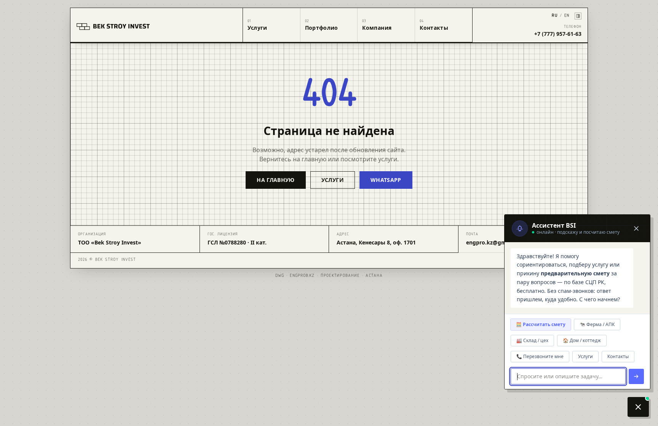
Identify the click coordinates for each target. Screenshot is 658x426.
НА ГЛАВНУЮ (276, 179)
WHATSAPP (386, 179)
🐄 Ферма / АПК (597, 324)
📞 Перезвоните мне (540, 356)
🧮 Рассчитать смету (540, 324)
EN (566, 16)
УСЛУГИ (332, 179)
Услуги (585, 356)
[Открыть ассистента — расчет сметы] (638, 407)
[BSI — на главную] (156, 25)
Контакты (618, 356)
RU (554, 16)
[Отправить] (636, 376)
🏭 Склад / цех (532, 340)
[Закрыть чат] (636, 228)
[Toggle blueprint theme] (578, 16)
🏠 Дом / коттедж (582, 340)
